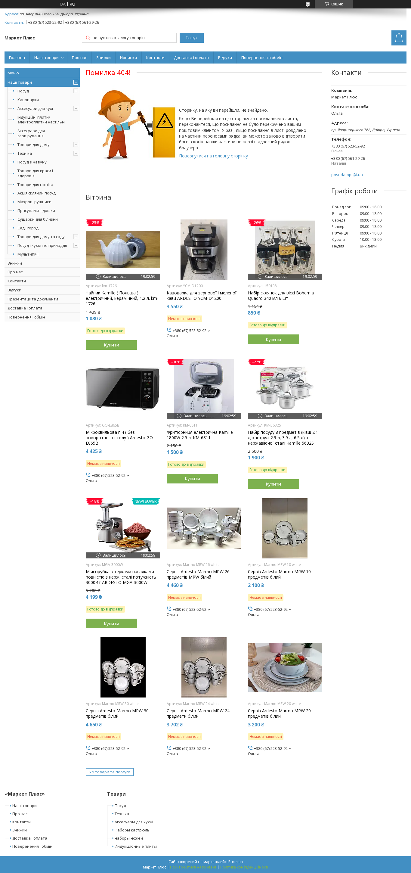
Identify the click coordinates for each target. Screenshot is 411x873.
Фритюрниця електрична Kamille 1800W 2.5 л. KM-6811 (200, 435)
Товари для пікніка (35, 184)
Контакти (155, 57)
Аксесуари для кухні (36, 108)
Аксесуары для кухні (134, 822)
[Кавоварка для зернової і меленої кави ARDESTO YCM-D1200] (204, 249)
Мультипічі (28, 254)
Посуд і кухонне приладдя (42, 245)
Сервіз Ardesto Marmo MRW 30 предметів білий (117, 713)
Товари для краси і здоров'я (35, 173)
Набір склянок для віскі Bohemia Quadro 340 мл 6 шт (281, 295)
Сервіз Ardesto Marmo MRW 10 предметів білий (279, 574)
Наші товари (46, 57)
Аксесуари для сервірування (31, 133)
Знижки (103, 57)
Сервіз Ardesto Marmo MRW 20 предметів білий (279, 713)
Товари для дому (33, 144)
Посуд (23, 91)
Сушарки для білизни (37, 219)
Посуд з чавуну (32, 162)
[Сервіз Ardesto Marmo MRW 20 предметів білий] (285, 667)
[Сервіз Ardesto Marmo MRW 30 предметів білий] (123, 667)
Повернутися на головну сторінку (213, 156)
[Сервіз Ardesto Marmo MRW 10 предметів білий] (285, 528)
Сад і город (28, 228)
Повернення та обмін (262, 57)
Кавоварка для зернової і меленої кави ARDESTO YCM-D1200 (201, 295)
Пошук (191, 38)
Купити (111, 345)
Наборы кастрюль (132, 830)
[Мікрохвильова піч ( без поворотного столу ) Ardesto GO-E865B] (123, 389)
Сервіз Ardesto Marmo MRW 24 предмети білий (198, 713)
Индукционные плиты (136, 846)
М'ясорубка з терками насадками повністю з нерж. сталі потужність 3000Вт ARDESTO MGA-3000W (121, 577)
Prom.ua (235, 861)
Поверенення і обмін (32, 846)
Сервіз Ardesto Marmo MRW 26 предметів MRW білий (198, 574)
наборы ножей (129, 838)
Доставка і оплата (191, 57)
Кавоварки (28, 99)
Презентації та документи (33, 299)
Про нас (79, 57)
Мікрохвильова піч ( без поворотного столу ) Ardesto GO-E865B (120, 438)
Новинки (128, 57)
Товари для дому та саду (41, 236)
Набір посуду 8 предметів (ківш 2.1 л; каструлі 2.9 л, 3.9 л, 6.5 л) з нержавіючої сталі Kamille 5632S (283, 438)
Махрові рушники (34, 201)
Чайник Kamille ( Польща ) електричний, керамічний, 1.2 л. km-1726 (122, 298)
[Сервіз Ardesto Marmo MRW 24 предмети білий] (204, 667)
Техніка (24, 153)
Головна (17, 57)
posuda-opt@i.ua (347, 174)
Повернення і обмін (26, 317)
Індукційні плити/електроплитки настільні (41, 119)
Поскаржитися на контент (193, 867)
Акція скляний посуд (36, 193)
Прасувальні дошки (36, 210)
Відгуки (225, 57)
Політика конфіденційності (244, 867)
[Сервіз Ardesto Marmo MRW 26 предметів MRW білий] (204, 528)
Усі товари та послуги (109, 772)
